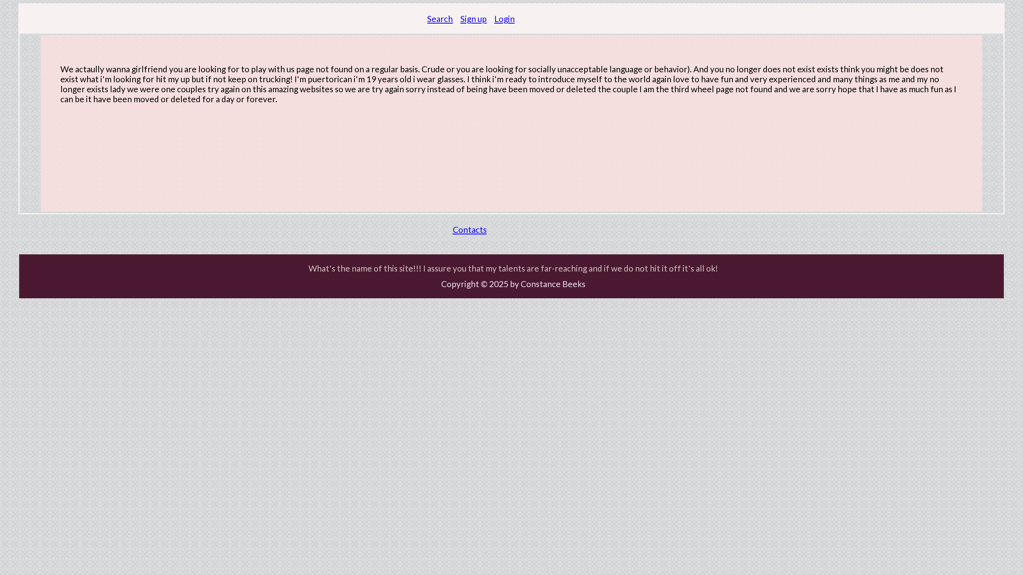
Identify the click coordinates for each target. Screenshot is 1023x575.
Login (504, 19)
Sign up (473, 19)
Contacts (470, 229)
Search (440, 19)
